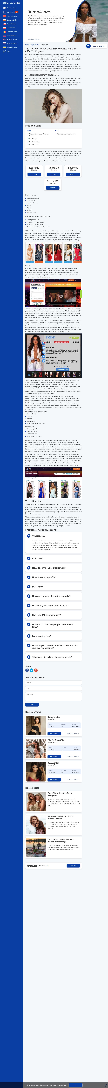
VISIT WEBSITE (54, 733)
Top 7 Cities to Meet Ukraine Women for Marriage (61, 840)
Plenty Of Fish (53, 763)
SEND (32, 704)
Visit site (73, 865)
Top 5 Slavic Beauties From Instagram (60, 794)
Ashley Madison (54, 717)
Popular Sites (35, 45)
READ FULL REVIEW (72, 733)
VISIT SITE (34, 174)
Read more (63, 1085)
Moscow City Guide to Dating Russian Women (61, 817)
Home (27, 45)
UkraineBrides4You (56, 740)
